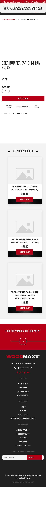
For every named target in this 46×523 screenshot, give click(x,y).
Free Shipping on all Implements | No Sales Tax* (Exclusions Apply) (23, 2)
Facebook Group (23, 395)
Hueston (27, 478)
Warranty (23, 442)
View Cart (23, 411)
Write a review (37, 106)
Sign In (23, 407)
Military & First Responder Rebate (23, 418)
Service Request (23, 430)
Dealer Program (23, 391)
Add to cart (23, 99)
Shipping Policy (9, 106)
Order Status (23, 415)
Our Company (23, 384)
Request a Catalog (23, 445)
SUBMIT (31, 457)
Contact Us (23, 388)
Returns (23, 438)
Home (4, 19)
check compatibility (23, 106)
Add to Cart (25, 199)
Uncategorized (11, 19)
